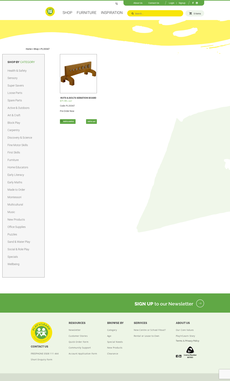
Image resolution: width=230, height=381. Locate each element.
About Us (137, 3)
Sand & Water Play (19, 241)
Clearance (112, 353)
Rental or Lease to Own (146, 335)
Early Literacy (16, 174)
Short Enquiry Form (41, 359)
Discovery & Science (20, 137)
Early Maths (15, 182)
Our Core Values (185, 329)
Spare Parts (15, 100)
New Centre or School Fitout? (150, 329)
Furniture (13, 160)
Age (109, 335)
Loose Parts (15, 92)
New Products (16, 219)
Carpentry (14, 130)
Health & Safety (17, 70)
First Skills (14, 152)
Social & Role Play (18, 249)
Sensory (13, 78)
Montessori (14, 197)
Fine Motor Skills (18, 145)
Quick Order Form (78, 341)
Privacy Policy (192, 340)
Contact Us (153, 3)
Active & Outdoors (18, 107)
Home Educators (18, 167)
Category (112, 329)
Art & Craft (14, 115)
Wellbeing (13, 264)
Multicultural (15, 204)
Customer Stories (78, 335)
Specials (13, 256)
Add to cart (91, 121)
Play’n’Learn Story (185, 335)
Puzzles (12, 234)
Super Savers (16, 85)
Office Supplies (17, 227)
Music (11, 212)
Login (171, 3)
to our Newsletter (164, 304)
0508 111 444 (51, 353)
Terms (179, 340)
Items (197, 13)
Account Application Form (83, 353)
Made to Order (16, 189)
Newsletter (75, 329)
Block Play (14, 122)
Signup (182, 3)
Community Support (80, 347)
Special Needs (115, 341)
